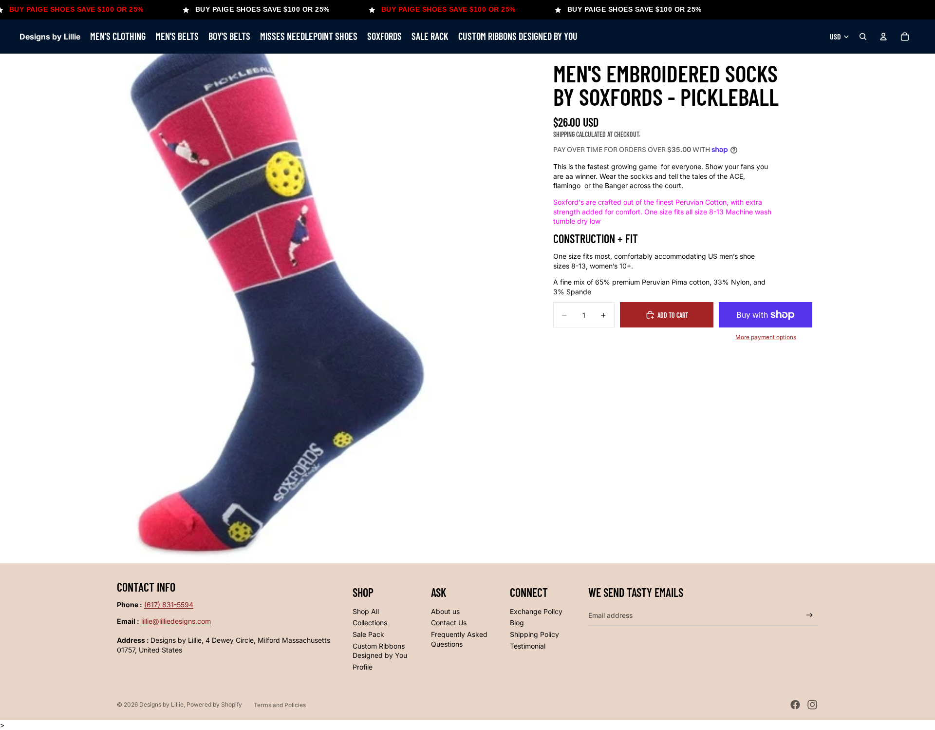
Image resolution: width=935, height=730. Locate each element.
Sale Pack (368, 634)
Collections (370, 622)
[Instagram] (812, 705)
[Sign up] (809, 615)
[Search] (863, 36)
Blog (517, 622)
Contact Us (449, 622)
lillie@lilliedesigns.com (176, 621)
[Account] (883, 36)
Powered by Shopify (214, 704)
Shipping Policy (534, 634)
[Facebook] (795, 705)
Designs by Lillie (161, 704)
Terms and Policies (280, 705)
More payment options (765, 337)
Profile (363, 667)
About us (445, 611)
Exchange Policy (536, 611)
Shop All (366, 611)
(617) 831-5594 (168, 604)
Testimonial (527, 646)
